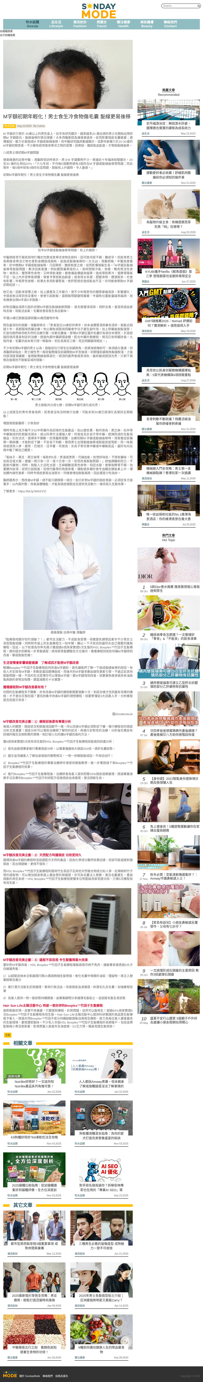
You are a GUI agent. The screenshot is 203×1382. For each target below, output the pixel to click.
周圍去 (145, 281)
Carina (41, 126)
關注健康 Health (123, 24)
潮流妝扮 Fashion (80, 24)
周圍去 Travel (102, 24)
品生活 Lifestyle (56, 24)
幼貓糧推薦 (6, 31)
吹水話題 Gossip (32, 24)
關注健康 (12, 1357)
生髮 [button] (8, 1035)
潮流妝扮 (12, 1253)
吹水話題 (9, 126)
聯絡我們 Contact (170, 24)
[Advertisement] (169, 62)
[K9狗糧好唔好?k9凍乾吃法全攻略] (34, 1118)
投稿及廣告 (61, 1376)
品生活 (145, 133)
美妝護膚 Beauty (147, 24)
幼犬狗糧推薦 (7, 35)
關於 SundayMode (29, 1376)
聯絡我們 (48, 1376)
